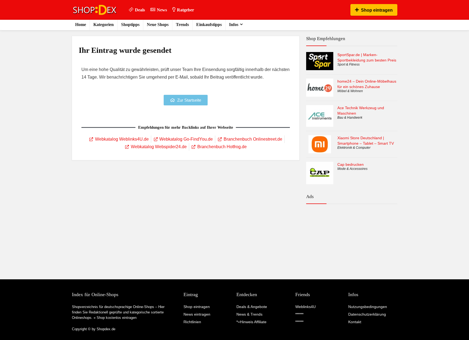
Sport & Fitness (348, 64)
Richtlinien (192, 322)
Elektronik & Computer (353, 148)
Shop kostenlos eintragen (117, 318)
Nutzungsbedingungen (367, 307)
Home (80, 24)
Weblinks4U (305, 307)
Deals (140, 10)
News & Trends (249, 314)
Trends (182, 24)
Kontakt (354, 322)
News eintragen (196, 314)
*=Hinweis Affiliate (251, 322)
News (162, 10)
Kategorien (103, 24)
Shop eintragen (377, 10)
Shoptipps (130, 24)
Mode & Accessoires (352, 169)
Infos (233, 24)
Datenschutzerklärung (367, 314)
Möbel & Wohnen (350, 91)
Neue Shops (158, 24)
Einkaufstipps (209, 24)
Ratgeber (185, 10)
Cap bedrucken (350, 164)
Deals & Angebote (251, 307)
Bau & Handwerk (349, 117)
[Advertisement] (351, 232)
